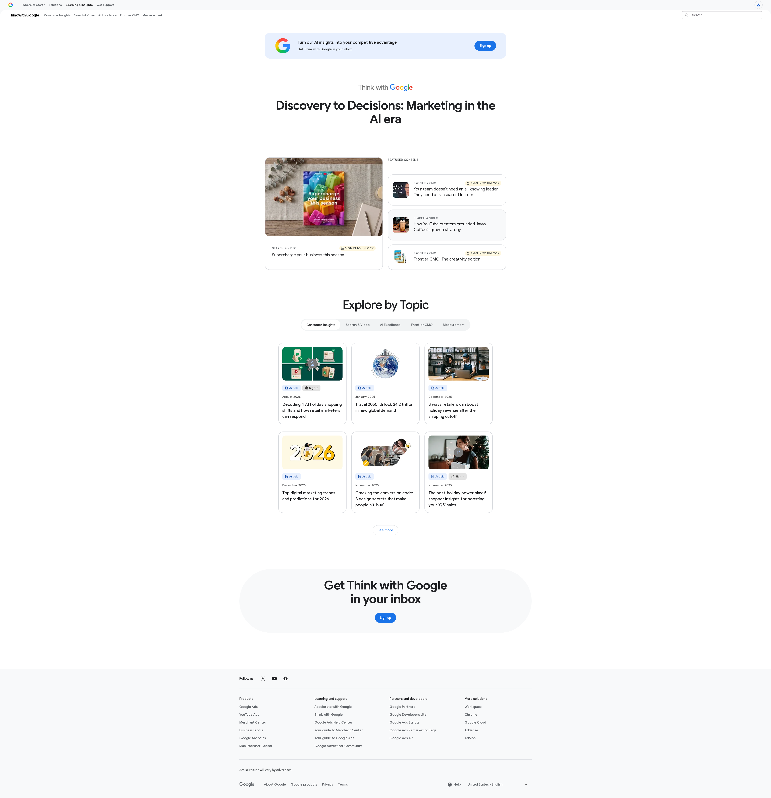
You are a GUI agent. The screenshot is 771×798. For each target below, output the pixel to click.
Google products (304, 785)
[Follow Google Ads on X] (263, 678)
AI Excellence (107, 15)
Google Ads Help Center (333, 723)
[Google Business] (10, 5)
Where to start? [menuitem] (33, 5)
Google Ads (248, 707)
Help (457, 785)
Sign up (485, 46)
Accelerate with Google (333, 707)
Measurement (152, 15)
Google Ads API (401, 738)
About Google (275, 785)
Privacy (327, 785)
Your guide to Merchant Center (338, 730)
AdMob (470, 738)
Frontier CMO (129, 15)
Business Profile (251, 730)
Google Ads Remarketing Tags (413, 730)
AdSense (471, 730)
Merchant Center (252, 723)
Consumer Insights (57, 15)
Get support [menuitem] (105, 5)
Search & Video (84, 15)
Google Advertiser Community (338, 746)
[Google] (246, 784)
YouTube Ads (249, 715)
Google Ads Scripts (404, 723)
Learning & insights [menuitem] (79, 5)
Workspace (473, 707)
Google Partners (402, 707)
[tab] (321, 325)
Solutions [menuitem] (55, 5)
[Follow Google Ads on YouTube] (274, 678)
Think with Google (328, 715)
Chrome (471, 715)
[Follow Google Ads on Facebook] (285, 678)
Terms (343, 785)
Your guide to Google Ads (334, 738)
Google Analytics (252, 738)
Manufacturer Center (255, 746)
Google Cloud (475, 723)
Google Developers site (408, 715)
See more (385, 530)
